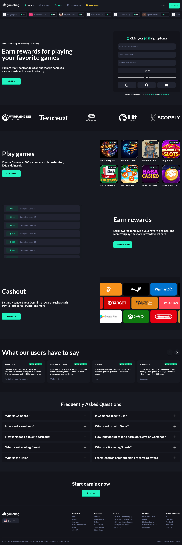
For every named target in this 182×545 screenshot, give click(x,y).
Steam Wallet (99, 527)
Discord (169, 527)
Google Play (98, 525)
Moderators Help (148, 517)
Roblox (144, 519)
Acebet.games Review (120, 525)
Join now (174, 5)
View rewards (11, 316)
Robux (96, 522)
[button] (29, 5)
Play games (11, 173)
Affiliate (97, 517)
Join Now (11, 81)
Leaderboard (99, 519)
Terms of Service (150, 94)
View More (116, 527)
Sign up (147, 70)
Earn (74, 517)
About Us (75, 530)
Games (74, 519)
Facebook (169, 522)
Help (74, 527)
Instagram (169, 525)
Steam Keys (98, 530)
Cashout (75, 522)
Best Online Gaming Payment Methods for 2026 (123, 522)
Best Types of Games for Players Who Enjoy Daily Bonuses (123, 519)
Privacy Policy (164, 94)
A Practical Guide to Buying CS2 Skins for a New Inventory (123, 517)
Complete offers (123, 244)
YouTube (169, 519)
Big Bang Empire (148, 522)
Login (162, 5)
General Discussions (149, 525)
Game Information (79, 525)
